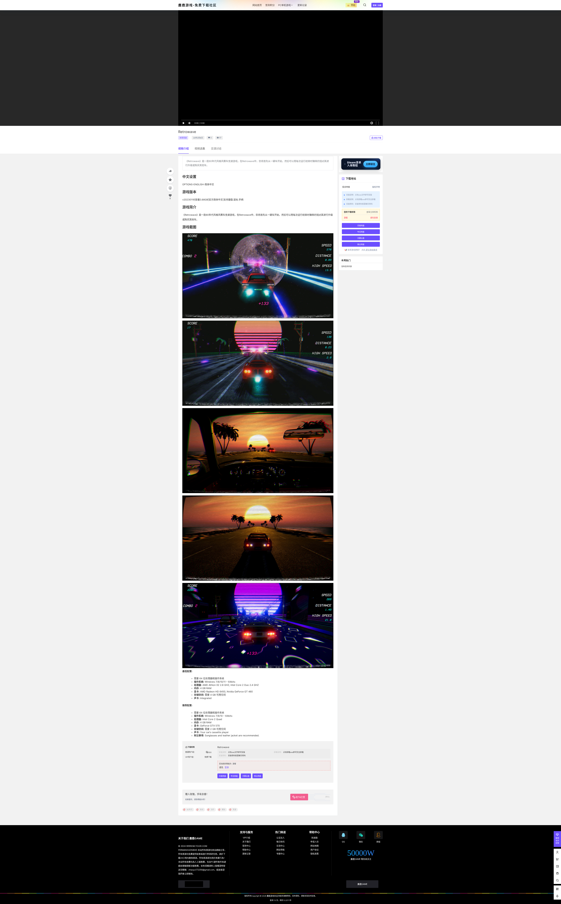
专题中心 (280, 853)
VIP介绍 (246, 837)
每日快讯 (280, 841)
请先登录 (374, 217)
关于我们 (246, 841)
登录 (227, 767)
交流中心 (280, 845)
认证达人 (280, 837)
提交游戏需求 (371, 250)
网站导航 (280, 849)
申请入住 (314, 841)
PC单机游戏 (284, 5)
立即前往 (370, 164)
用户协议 (314, 849)
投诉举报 (346, 187)
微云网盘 (257, 776)
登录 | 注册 (377, 5)
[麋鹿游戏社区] (194, 884)
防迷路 (314, 837)
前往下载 (377, 138)
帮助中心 (246, 849)
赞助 (353, 5)
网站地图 (314, 845)
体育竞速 (183, 138)
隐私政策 (314, 853)
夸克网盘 (234, 776)
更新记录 (246, 853)
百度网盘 (222, 776)
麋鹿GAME (362, 884)
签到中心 (246, 845)
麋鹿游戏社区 (272, 896)
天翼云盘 (245, 776)
